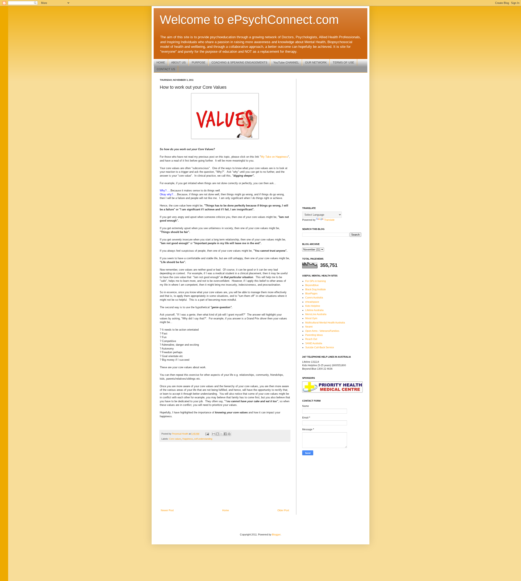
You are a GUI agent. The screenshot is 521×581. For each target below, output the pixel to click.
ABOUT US (178, 62)
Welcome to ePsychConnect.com (249, 19)
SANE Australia (313, 343)
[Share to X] (221, 434)
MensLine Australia (315, 314)
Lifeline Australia (314, 310)
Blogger (276, 534)
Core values (175, 439)
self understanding (203, 439)
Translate (329, 219)
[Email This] (214, 434)
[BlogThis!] (218, 434)
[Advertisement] (225, 475)
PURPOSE (198, 62)
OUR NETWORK (316, 62)
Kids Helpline (312, 306)
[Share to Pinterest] (229, 434)
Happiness (187, 439)
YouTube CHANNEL (286, 62)
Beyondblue (312, 285)
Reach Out (311, 339)
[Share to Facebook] (225, 434)
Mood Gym (311, 318)
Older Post (283, 510)
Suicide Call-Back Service (319, 347)
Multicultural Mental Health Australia (325, 322)
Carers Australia (314, 297)
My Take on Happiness (274, 156)
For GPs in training (315, 281)
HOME (161, 62)
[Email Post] (207, 433)
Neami (309, 326)
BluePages (311, 293)
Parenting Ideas (314, 335)
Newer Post (167, 510)
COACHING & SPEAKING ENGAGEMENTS (239, 62)
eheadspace (312, 301)
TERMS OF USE (343, 62)
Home (225, 510)
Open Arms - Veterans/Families (322, 331)
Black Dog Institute (315, 289)
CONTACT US (166, 69)
